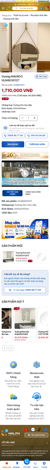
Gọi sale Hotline (38, 435)
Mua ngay (13, 144)
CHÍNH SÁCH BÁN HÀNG (33, 193)
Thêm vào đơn (37, 144)
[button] (25, 47)
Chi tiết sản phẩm (12, 193)
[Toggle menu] (3, 8)
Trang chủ (6, 15)
